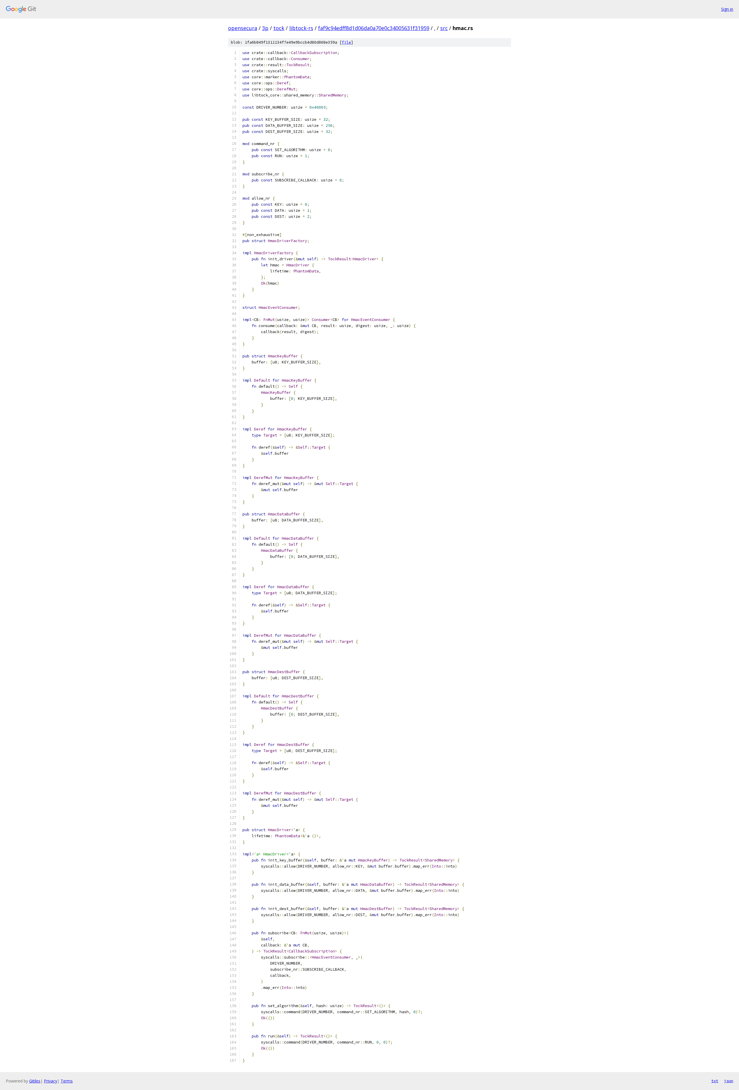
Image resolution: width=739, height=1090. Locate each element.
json (728, 1080)
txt (714, 1080)
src (444, 28)
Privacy (50, 1081)
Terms (67, 1081)
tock (278, 28)
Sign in (727, 9)
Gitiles (34, 1081)
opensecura (242, 28)
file (346, 42)
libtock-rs (301, 28)
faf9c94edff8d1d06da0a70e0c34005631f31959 (373, 28)
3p (265, 28)
